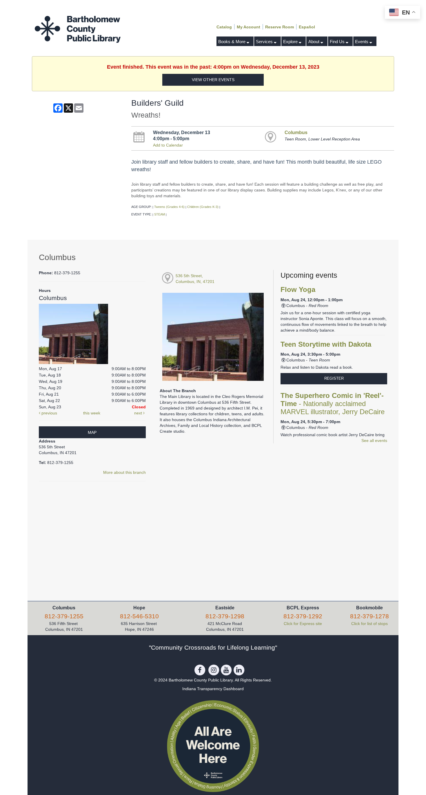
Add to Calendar (168, 145)
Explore (291, 41)
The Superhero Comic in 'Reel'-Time (333, 404)
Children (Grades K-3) (203, 207)
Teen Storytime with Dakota (326, 344)
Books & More (232, 41)
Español (307, 27)
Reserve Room (279, 27)
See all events (374, 440)
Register (334, 378)
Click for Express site (303, 623)
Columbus (296, 132)
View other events (213, 79)
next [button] (138, 413)
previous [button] (48, 413)
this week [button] (91, 413)
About (314, 41)
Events (362, 41)
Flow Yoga (298, 289)
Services (265, 41)
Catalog (224, 27)
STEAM (159, 214)
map (92, 432)
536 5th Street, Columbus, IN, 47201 (195, 278)
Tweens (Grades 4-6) (169, 207)
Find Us (338, 41)
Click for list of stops (369, 623)
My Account (248, 27)
